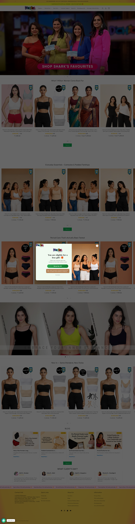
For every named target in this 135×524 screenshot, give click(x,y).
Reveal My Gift (58, 266)
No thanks (57, 274)
